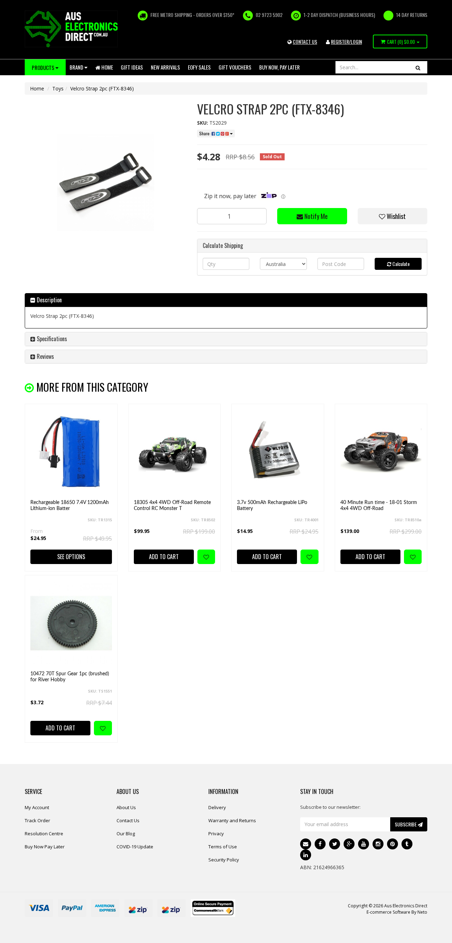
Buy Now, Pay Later (279, 67)
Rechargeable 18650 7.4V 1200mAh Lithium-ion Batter (69, 505)
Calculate (400, 263)
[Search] (418, 67)
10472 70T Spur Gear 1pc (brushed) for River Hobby (69, 676)
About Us (126, 807)
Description (48, 300)
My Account (37, 807)
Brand (77, 67)
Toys (58, 88)
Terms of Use (222, 846)
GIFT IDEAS (132, 67)
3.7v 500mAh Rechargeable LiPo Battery (272, 505)
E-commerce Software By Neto (397, 912)
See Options (71, 556)
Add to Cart (164, 556)
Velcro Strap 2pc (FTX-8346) (102, 88)
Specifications (51, 338)
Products (43, 67)
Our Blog (126, 833)
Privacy (216, 833)
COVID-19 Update (135, 846)
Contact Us (128, 820)
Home (106, 67)
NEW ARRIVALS (165, 67)
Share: (205, 133)
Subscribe (406, 824)
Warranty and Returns (232, 820)
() (401, 41)
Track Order (37, 820)
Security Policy (223, 859)
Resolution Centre (44, 833)
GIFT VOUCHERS (235, 67)
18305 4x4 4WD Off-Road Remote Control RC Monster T (172, 505)
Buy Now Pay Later (45, 846)
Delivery (217, 807)
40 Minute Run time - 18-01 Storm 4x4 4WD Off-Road (378, 505)
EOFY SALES (199, 67)
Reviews (44, 356)
